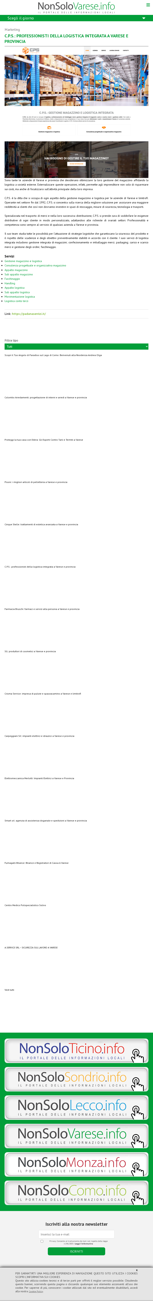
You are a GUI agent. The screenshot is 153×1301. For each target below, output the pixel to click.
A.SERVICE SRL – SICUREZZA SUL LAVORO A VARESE (31, 947)
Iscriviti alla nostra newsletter (76, 1224)
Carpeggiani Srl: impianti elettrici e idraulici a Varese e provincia (39, 735)
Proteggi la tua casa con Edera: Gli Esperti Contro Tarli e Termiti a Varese (44, 439)
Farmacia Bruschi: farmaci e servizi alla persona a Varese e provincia (42, 608)
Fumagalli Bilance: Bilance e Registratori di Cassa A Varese (37, 862)
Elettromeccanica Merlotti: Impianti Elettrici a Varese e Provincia (39, 778)
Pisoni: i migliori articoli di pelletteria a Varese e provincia (36, 482)
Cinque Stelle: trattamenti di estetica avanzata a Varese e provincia (41, 524)
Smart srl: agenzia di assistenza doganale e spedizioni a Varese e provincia (46, 820)
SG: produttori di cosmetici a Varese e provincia (30, 651)
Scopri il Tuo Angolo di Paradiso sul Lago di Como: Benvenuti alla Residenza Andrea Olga (53, 355)
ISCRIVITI (76, 1251)
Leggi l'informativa (84, 1243)
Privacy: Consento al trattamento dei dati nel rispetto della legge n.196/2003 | (78, 1242)
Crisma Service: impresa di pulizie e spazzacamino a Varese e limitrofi (43, 693)
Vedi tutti (9, 989)
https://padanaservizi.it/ (29, 314)
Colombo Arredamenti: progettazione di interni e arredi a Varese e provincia (46, 397)
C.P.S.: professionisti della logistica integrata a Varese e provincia (40, 566)
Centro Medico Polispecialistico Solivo (25, 905)
